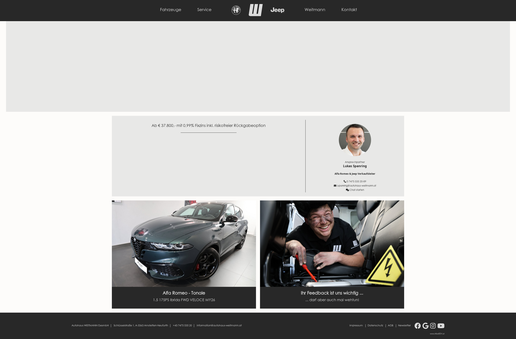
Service (204, 10)
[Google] (425, 326)
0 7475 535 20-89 (356, 181)
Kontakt (349, 10)
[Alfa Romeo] (236, 14)
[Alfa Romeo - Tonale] (184, 243)
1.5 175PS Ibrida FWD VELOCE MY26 (184, 300)
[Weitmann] (256, 15)
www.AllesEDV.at (437, 334)
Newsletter (404, 325)
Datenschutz (375, 325)
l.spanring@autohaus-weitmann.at (356, 186)
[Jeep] (277, 12)
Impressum (356, 325)
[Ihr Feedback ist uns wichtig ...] (332, 243)
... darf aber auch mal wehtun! (332, 300)
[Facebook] (417, 326)
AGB (390, 325)
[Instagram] (433, 326)
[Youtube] (440, 326)
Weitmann (315, 10)
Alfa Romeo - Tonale (184, 293)
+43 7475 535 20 (182, 325)
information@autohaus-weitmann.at (219, 325)
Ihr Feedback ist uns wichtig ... (332, 293)
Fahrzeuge (170, 10)
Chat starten (357, 190)
